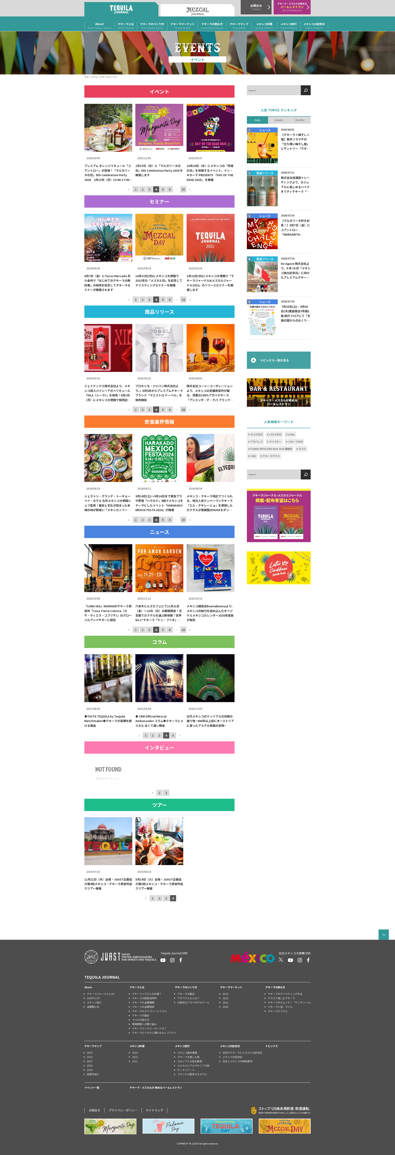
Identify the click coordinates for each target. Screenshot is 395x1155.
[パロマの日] (169, 1126)
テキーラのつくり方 (152, 25)
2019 (90, 1070)
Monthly (299, 120)
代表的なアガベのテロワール (193, 1002)
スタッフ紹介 (94, 1002)
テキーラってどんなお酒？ (146, 993)
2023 (225, 993)
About (99, 25)
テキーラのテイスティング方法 (285, 993)
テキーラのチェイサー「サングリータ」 (289, 1002)
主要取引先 (93, 1006)
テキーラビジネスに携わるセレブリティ (153, 1032)
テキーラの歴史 (140, 1015)
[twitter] (281, 960)
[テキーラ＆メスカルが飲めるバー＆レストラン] (279, 392)
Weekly (279, 120)
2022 (225, 998)
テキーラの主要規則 (143, 1006)
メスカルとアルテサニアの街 (193, 1065)
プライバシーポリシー (123, 1110)
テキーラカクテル (278, 1011)
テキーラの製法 (186, 993)
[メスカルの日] (285, 1126)
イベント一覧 (91, 1087)
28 (183, 630)
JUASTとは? (93, 998)
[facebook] (180, 960)
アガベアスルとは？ (188, 998)
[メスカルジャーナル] (197, 10)
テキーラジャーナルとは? (101, 993)
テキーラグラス (271, 456)
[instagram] (172, 960)
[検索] (306, 90)
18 (183, 299)
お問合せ (94, 1110)
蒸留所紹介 (93, 1074)
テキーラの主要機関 (143, 1002)
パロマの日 (275, 434)
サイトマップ (154, 1110)
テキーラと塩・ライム (280, 1006)
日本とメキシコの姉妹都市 (237, 1061)
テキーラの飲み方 (212, 25)
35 (183, 189)
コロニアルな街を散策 (189, 1061)
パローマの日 (295, 441)
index (291, 434)
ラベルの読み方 (140, 1019)
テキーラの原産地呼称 (144, 998)
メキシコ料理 (264, 25)
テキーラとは (126, 25)
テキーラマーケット (183, 25)
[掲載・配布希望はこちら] (279, 515)
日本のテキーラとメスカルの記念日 (242, 1052)
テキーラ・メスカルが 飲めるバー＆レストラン (156, 1087)
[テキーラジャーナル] (121, 9)
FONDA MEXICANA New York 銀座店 (271, 449)
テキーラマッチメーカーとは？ (149, 1028)
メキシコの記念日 (314, 25)
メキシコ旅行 (288, 25)
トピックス (271, 1046)
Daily (257, 120)
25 (183, 520)
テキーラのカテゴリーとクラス (149, 1011)
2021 (225, 1002)
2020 (225, 1006)
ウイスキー (275, 441)
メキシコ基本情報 (187, 1052)
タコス (302, 449)
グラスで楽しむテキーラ (281, 998)
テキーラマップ (239, 25)
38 (183, 409)
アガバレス (256, 441)
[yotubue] (162, 960)
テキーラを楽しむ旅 (188, 1057)
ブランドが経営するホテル (192, 1074)
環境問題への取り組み (144, 1024)
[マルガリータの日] (110, 1126)
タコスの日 (256, 434)
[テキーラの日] (227, 1126)
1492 (253, 456)
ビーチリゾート (186, 1070)
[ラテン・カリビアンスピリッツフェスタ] (279, 567)
